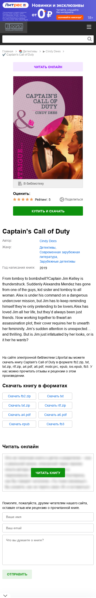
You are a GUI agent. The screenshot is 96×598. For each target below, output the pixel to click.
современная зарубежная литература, (60, 254)
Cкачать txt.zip (19, 405)
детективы (30, 51)
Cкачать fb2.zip (19, 396)
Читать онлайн (48, 67)
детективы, (48, 247)
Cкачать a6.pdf (55, 415)
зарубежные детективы (57, 261)
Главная (7, 51)
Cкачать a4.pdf (19, 415)
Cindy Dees (53, 51)
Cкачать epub (19, 424)
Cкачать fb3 (55, 424)
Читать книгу (48, 473)
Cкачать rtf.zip (55, 405)
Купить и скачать (48, 211)
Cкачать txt (55, 396)
